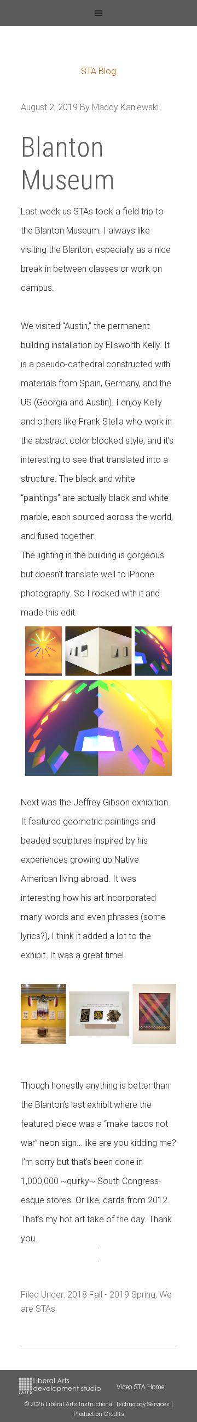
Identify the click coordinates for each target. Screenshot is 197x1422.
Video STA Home (140, 1387)
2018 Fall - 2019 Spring (111, 1294)
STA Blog (98, 71)
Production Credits (98, 1414)
